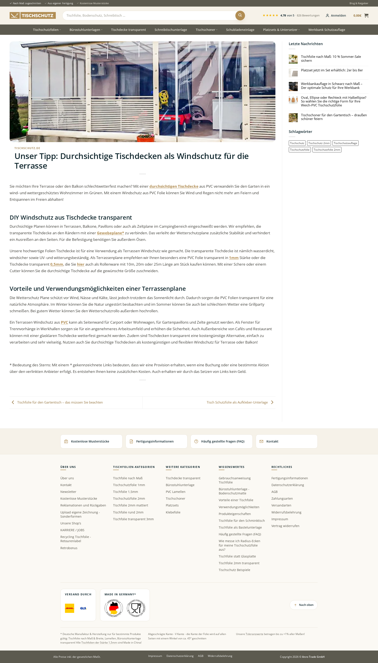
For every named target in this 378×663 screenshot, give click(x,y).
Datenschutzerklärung (287, 485)
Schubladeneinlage (240, 30)
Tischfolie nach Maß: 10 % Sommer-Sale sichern (331, 58)
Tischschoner (205, 30)
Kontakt (66, 485)
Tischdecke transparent (128, 30)
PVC (64, 322)
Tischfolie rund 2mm (128, 512)
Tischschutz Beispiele (234, 570)
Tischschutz (297, 143)
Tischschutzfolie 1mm (129, 485)
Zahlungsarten (282, 498)
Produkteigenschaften (235, 514)
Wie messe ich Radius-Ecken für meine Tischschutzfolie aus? (239, 545)
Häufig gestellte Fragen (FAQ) (240, 534)
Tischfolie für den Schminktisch (242, 520)
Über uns (67, 478)
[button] (336, 15)
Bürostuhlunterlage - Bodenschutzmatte (234, 491)
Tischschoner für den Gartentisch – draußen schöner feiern (334, 117)
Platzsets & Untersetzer (280, 30)
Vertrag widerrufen (285, 526)
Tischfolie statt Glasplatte (237, 556)
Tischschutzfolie (300, 149)
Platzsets (172, 505)
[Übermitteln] (240, 15)
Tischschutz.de (27, 148)
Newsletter (68, 492)
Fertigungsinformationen (289, 478)
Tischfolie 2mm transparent (239, 563)
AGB (274, 492)
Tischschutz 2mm (319, 143)
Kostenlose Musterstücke (94, 3)
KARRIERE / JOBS (72, 530)
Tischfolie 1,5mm (125, 492)
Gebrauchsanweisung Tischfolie (235, 480)
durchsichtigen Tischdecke (173, 186)
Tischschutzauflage (345, 143)
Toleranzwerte (254, 634)
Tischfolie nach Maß (128, 478)
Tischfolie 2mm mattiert (130, 505)
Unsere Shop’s (70, 523)
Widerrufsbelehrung (286, 512)
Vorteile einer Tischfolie (236, 500)
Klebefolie (173, 512)
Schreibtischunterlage (171, 30)
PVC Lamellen (176, 492)
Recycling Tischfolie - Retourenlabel (75, 539)
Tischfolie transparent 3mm (133, 519)
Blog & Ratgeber (359, 3)
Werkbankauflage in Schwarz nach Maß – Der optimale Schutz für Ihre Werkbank (331, 86)
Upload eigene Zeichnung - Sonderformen (80, 514)
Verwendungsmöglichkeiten (239, 507)
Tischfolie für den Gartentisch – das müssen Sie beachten (59, 402)
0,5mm (56, 264)
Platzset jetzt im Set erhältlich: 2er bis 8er (332, 70)
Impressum (279, 519)
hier (80, 264)
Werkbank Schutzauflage (326, 30)
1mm (234, 257)
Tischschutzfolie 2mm (327, 149)
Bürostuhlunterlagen (85, 30)
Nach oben (306, 605)
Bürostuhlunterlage (180, 485)
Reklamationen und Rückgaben (83, 505)
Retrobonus (68, 548)
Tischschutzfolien (46, 30)
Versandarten (281, 505)
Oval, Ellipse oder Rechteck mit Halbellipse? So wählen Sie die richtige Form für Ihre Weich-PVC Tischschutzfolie (333, 101)
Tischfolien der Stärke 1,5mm (99, 642)
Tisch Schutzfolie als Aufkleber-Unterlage (238, 402)
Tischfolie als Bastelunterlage (240, 527)
